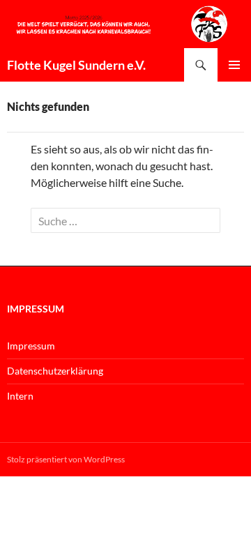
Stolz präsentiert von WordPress (66, 459)
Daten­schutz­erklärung (55, 371)
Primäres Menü (234, 65)
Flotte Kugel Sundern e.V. (76, 65)
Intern (20, 396)
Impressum (31, 346)
